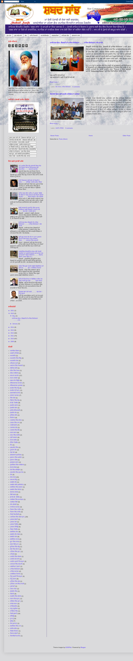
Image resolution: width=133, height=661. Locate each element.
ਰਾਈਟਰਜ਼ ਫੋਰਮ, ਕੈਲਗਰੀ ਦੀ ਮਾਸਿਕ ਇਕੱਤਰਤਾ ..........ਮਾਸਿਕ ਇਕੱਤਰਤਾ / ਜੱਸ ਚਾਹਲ (76, 43)
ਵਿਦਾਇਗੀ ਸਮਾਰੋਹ (15, 636)
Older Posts (126, 135)
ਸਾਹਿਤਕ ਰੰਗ (65, 35)
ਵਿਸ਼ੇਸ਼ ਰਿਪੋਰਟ (14, 631)
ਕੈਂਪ (11, 445)
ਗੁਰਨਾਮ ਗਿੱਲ (13, 460)
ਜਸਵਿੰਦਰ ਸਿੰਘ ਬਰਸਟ (16, 487)
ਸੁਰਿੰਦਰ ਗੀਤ (13, 415)
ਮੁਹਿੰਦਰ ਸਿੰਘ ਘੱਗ (15, 581)
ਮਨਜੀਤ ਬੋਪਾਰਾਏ (14, 559)
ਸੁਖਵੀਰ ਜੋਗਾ (13, 408)
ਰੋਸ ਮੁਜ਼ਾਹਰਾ (13, 623)
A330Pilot (68, 647)
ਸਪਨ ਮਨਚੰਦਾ (14, 378)
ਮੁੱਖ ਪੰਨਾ (9, 35)
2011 (12, 336)
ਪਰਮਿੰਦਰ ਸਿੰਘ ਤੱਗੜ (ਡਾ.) (17, 517)
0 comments (76, 87)
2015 (12, 313)
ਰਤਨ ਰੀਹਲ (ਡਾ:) (15, 598)
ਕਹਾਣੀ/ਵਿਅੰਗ (45, 35)
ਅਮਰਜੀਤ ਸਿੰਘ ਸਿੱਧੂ (15, 358)
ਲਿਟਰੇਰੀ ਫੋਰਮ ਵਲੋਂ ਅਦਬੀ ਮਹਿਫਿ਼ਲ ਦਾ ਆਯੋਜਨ (64, 94)
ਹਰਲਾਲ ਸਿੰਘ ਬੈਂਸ (15, 430)
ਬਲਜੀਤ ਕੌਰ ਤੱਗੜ (15, 534)
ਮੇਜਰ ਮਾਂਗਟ (13, 589)
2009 (12, 341)
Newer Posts (54, 135)
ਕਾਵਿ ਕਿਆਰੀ (34, 35)
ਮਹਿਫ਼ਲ (12, 554)
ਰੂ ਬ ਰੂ (12, 618)
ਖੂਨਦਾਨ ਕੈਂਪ (13, 450)
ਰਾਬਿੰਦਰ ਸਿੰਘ (14, 611)
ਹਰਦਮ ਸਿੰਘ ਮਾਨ (15, 422)
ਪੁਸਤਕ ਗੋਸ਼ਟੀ (14, 519)
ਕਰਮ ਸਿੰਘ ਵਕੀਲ (15, 435)
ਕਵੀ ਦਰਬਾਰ (13, 437)
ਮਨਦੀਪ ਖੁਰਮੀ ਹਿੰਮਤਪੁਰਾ (17, 561)
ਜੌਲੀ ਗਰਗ (13, 494)
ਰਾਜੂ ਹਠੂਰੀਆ (14, 608)
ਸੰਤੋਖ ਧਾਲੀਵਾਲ (14, 373)
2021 (12, 310)
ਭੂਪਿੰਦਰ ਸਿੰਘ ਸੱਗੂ (15, 546)
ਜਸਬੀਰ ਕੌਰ (13, 482)
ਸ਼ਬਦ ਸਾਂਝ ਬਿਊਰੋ (15, 380)
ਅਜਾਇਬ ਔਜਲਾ (14, 350)
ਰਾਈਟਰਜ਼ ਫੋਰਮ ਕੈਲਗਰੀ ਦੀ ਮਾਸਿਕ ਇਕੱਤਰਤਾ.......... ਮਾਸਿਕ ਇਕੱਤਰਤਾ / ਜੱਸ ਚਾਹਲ (30, 224)
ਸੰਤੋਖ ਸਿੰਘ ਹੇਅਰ (14, 370)
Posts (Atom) (63, 139)
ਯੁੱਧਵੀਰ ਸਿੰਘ (13, 591)
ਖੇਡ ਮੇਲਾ (12, 452)
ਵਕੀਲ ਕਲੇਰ (13, 628)
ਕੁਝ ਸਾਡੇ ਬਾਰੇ (18, 35)
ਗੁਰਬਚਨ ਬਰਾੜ (14, 462)
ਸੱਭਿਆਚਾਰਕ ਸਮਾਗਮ (16, 383)
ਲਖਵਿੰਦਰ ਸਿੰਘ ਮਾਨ (15, 626)
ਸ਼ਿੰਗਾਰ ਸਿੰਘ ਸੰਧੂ (14, 400)
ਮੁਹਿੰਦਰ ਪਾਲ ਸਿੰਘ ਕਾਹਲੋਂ (17, 584)
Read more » (54, 82)
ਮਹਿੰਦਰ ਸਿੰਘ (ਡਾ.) (15, 551)
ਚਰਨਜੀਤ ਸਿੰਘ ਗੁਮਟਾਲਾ (16, 472)
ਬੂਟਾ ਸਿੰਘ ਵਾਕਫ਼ (14, 541)
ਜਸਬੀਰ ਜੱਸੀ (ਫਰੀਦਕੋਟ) (17, 484)
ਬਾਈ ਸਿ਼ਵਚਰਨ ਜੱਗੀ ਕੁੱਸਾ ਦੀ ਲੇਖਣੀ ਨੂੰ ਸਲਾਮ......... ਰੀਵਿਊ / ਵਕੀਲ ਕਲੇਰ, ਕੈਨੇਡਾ (30, 181)
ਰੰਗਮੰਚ (12, 594)
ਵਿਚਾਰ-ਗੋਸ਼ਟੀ (14, 633)
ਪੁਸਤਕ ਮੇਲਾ (13, 522)
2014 (12, 327)
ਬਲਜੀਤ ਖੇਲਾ (13, 536)
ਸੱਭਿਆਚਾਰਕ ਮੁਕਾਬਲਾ (16, 385)
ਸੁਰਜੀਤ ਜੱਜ (13, 412)
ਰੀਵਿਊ (12, 616)
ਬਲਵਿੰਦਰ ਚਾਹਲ (14, 539)
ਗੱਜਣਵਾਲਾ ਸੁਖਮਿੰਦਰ (15, 455)
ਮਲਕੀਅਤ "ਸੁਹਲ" (15, 566)
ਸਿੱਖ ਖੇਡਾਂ (12, 398)
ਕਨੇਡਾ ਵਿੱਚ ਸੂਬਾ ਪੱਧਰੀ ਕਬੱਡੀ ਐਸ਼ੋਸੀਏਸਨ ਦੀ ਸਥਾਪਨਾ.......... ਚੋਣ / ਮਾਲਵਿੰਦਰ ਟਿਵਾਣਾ (31, 267)
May (14, 316)
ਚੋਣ (11, 474)
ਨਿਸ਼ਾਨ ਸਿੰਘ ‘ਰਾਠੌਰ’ (15, 509)
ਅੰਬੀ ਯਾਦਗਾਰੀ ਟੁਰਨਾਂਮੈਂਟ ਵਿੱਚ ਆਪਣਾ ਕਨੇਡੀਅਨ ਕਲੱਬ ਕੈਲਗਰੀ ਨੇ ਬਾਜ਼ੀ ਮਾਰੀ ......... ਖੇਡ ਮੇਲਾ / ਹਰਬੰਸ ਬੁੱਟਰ (29, 209)
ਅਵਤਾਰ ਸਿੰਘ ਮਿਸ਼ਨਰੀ (16, 365)
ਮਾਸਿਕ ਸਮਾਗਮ (14, 571)
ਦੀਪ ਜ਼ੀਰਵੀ (13, 504)
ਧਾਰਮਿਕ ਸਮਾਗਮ (15, 507)
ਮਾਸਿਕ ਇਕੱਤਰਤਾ (66, 87)
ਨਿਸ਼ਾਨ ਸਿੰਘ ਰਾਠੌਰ (15, 512)
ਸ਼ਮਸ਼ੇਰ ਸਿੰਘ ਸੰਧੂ (14, 388)
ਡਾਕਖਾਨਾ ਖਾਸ (76, 35)
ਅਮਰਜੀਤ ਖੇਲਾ (14, 360)
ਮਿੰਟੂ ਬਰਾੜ (13, 579)
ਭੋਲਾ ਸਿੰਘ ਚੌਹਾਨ (14, 549)
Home (91, 135)
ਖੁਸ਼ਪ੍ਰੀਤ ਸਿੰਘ (14, 447)
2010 (12, 338)
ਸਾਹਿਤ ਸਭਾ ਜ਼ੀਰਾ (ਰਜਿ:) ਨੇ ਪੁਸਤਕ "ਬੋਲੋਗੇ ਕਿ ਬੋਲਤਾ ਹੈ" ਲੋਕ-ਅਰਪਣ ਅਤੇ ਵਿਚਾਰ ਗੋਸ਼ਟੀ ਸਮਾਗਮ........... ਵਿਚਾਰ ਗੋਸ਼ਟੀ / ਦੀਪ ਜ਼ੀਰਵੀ (31, 194)
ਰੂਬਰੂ (11, 621)
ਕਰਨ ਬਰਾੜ (13, 432)
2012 (12, 333)
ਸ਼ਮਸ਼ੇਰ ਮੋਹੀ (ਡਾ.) (15, 390)
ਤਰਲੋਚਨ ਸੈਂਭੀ (14, 502)
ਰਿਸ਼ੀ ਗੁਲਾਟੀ (13, 613)
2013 (12, 330)
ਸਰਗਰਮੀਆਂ (55, 35)
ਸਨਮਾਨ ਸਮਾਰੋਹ (14, 375)
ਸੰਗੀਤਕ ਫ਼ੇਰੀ (13, 368)
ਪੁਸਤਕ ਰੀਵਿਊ (14, 527)
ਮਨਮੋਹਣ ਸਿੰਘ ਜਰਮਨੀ (16, 564)
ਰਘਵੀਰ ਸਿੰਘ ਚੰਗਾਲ (15, 596)
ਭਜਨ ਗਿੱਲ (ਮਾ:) (14, 544)
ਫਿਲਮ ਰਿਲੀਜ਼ (14, 529)
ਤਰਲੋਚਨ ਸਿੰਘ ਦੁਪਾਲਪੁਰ (16, 499)
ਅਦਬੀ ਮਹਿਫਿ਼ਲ (59, 128)
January (15, 324)
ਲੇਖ (26, 35)
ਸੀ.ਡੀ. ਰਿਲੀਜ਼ (14, 402)
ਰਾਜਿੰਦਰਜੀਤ (13, 606)
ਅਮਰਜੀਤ (13, 355)
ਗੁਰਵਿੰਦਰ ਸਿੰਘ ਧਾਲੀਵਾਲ (17, 465)
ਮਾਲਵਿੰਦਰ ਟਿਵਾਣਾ (15, 574)
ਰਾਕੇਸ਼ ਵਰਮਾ (13, 603)
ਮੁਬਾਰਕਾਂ (12, 586)
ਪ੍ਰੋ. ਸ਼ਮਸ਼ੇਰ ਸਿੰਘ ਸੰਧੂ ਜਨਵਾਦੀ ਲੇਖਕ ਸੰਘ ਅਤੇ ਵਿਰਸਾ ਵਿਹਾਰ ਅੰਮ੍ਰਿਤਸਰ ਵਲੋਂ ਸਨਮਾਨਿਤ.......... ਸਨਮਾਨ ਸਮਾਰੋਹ (30, 167)
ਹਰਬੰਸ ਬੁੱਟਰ (13, 425)
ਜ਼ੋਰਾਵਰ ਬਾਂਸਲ (14, 492)
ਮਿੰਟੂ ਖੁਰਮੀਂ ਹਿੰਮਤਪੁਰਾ (16, 576)
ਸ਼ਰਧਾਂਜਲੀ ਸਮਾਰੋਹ (15, 393)
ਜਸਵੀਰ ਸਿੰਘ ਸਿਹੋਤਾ (15, 489)
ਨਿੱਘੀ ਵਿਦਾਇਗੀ (14, 514)
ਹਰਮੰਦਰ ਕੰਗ (13, 427)
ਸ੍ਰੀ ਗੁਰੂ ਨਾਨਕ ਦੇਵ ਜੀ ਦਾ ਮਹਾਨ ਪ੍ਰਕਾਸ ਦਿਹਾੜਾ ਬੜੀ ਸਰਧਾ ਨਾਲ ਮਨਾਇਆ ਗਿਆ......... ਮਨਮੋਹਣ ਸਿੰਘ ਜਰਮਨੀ (30, 238)
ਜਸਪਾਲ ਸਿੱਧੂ (13, 479)
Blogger (83, 647)
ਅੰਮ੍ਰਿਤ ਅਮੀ (14, 363)
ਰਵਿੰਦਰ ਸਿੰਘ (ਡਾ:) (15, 601)
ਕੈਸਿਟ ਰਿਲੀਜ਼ (14, 442)
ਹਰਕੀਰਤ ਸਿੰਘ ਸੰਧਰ (16, 420)
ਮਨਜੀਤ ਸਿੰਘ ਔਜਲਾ (15, 556)
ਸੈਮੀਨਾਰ (12, 417)
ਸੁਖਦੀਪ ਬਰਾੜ (14, 405)
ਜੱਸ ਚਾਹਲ (58, 87)
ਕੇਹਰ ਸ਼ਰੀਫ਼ (13, 440)
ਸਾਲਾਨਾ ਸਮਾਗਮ (14, 395)
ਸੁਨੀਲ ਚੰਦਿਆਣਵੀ (15, 410)
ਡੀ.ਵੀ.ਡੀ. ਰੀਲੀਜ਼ (15, 497)
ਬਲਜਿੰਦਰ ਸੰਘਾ (14, 532)
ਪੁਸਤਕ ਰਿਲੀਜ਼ (14, 524)
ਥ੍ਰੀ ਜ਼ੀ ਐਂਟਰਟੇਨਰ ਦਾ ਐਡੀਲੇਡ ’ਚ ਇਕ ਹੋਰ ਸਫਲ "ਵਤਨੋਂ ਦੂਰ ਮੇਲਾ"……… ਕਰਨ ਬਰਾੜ (30, 279)
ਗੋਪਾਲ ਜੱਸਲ (13, 467)
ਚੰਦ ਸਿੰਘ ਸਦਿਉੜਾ (15, 470)
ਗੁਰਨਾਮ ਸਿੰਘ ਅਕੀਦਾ (16, 457)
